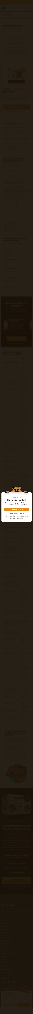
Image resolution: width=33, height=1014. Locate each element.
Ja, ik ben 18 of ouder (16, 509)
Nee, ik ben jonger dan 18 (17, 513)
